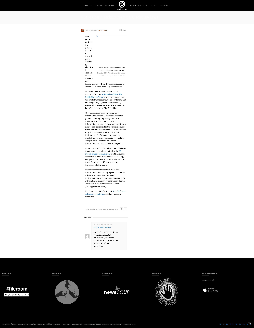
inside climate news (91, 209)
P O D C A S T (164, 5)
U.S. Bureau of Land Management (108, 209)
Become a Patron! (208, 280)
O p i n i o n (109, 5)
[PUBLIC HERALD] (122, 5)
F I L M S (154, 5)
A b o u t (98, 5)
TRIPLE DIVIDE (102, 30)
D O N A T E (88, 5)
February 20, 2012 (91, 30)
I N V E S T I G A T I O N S (138, 5)
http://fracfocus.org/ (102, 227)
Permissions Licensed (41, 324)
